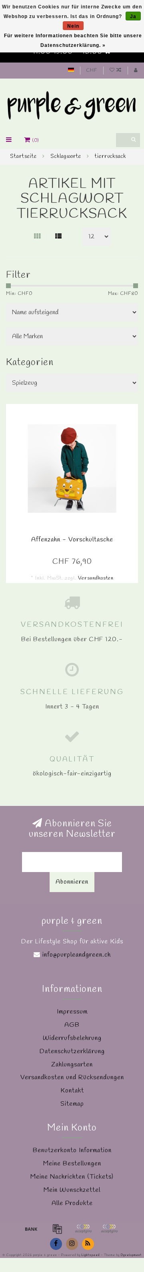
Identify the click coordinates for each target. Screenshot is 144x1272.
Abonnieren (72, 882)
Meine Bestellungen (72, 1163)
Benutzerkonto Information (72, 1150)
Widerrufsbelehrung (72, 1038)
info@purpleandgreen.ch (76, 955)
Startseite (23, 156)
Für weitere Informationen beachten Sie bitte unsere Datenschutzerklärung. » (73, 40)
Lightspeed (91, 1255)
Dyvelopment (131, 1255)
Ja (133, 16)
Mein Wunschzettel (72, 1190)
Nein (73, 26)
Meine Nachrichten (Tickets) (72, 1177)
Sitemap (72, 1104)
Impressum (72, 1012)
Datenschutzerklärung (72, 1051)
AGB (72, 1025)
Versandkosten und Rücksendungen (72, 1077)
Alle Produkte (72, 1203)
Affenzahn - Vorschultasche (72, 539)
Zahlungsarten (72, 1064)
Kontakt (72, 1090)
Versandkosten (96, 578)
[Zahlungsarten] (31, 1229)
